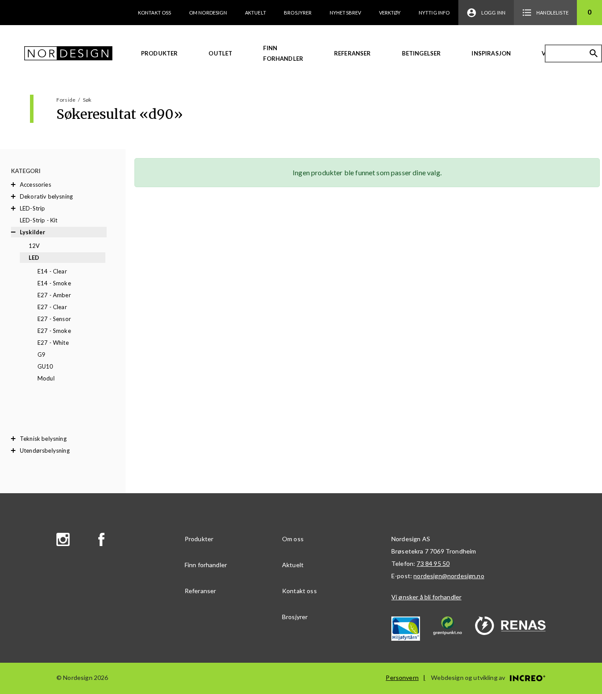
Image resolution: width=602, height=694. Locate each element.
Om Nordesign (208, 12)
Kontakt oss (154, 12)
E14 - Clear (52, 271)
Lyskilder (32, 232)
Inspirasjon (491, 53)
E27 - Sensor (54, 318)
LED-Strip (32, 208)
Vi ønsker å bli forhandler (426, 597)
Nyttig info (434, 12)
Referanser (352, 53)
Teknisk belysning (43, 438)
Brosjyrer (298, 12)
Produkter (159, 53)
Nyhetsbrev (345, 12)
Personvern (402, 677)
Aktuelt (255, 12)
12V (34, 245)
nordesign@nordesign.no (448, 576)
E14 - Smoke (54, 283)
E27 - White (53, 342)
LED (34, 257)
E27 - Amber (54, 295)
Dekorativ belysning (46, 196)
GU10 (45, 366)
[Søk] (594, 53)
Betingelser (421, 53)
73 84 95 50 (433, 563)
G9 (41, 354)
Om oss (293, 539)
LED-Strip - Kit (38, 220)
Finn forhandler (283, 53)
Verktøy (390, 12)
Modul (46, 378)
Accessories (35, 184)
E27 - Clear (52, 306)
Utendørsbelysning (45, 450)
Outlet (220, 53)
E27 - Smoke (54, 330)
